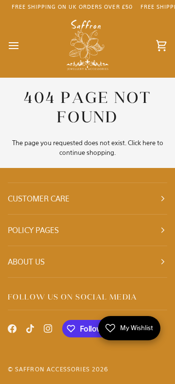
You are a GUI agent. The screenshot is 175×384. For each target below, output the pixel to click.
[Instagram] (48, 328)
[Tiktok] (30, 328)
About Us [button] (26, 262)
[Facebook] (12, 328)
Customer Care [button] (39, 198)
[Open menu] (22, 46)
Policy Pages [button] (33, 230)
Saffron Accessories (52, 369)
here (149, 143)
